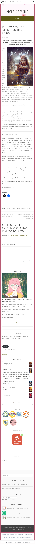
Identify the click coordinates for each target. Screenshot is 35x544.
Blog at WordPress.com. (11, 527)
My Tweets (4, 354)
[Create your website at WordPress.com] (17, 2)
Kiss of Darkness (6, 394)
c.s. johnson (23, 208)
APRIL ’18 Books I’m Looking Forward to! (7, 215)
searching (29, 208)
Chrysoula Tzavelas (7, 370)
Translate (13, 499)
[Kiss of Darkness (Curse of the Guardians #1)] (30, 397)
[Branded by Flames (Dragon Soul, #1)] (30, 367)
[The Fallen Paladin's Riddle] (30, 391)
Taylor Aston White (7, 395)
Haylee (8, 513)
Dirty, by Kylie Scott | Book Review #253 (11, 488)
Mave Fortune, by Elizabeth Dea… (23, 517)
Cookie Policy (28, 537)
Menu (18, 18)
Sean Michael (6, 364)
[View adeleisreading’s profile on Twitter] (16, 322)
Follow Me (17, 333)
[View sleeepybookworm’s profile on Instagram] (18, 322)
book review (12, 208)
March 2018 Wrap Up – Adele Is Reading (18, 235)
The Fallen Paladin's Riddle (9, 388)
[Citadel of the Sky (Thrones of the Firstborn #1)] (30, 372)
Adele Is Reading (17, 11)
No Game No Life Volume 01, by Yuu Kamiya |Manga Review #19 (25, 216)
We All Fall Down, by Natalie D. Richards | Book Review (14, 484)
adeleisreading (10, 508)
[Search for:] (17, 328)
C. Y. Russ (5, 389)
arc (8, 208)
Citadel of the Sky (7, 369)
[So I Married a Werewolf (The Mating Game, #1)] (30, 385)
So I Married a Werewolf (8, 381)
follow (5, 346)
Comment (25, 261)
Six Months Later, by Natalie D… (23, 508)
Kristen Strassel (6, 383)
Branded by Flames (7, 363)
